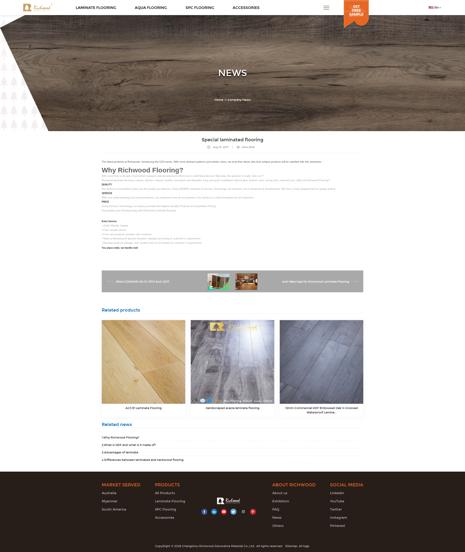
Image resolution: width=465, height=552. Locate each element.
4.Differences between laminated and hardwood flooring (142, 460)
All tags (304, 546)
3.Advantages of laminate (120, 452)
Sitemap (291, 546)
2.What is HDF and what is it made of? (129, 445)
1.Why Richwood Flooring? (120, 437)
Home (219, 99)
